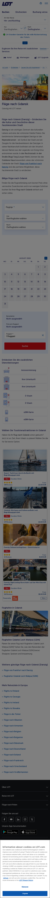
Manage (25, 887)
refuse (5, 878)
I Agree (25, 893)
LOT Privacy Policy (26, 880)
